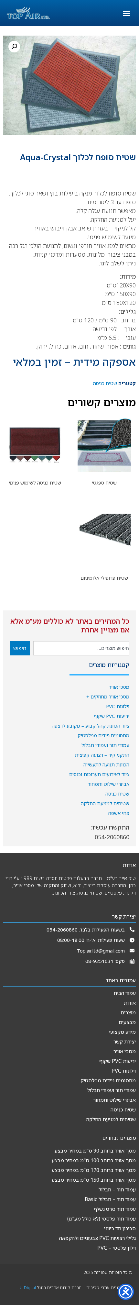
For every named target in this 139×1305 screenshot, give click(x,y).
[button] (127, 13)
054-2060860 (112, 837)
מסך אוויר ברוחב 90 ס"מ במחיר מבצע (95, 1150)
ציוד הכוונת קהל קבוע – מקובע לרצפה (90, 725)
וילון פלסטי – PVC (116, 1247)
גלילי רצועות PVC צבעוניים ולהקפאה (97, 1238)
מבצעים (127, 1022)
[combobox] (81, 648)
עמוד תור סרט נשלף (115, 1209)
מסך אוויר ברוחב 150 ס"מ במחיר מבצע (94, 1180)
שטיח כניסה (117, 793)
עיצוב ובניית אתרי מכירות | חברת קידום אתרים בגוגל (76, 1290)
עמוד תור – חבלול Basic (110, 1199)
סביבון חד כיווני (120, 1228)
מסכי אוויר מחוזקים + (107, 696)
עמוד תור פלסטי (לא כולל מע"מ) (101, 1218)
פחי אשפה (118, 813)
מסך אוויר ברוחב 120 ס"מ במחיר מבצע (94, 1170)
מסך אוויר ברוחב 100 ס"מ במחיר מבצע (94, 1160)
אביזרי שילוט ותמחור (108, 784)
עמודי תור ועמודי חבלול (105, 745)
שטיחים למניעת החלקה (105, 803)
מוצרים (128, 1012)
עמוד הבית (124, 993)
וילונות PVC (117, 706)
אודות (130, 1002)
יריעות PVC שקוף (111, 716)
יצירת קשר (124, 1041)
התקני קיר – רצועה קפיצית (102, 755)
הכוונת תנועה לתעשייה (106, 764)
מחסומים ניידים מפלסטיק (103, 735)
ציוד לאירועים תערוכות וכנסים (99, 774)
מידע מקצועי (122, 1032)
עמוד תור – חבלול (117, 1189)
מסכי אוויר (119, 687)
